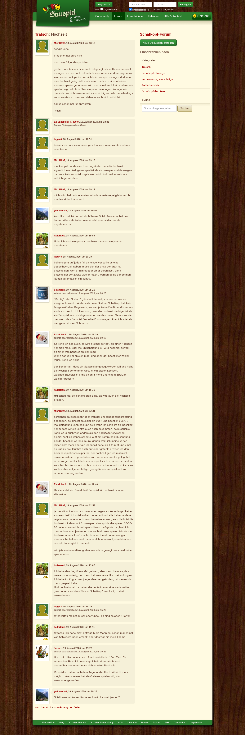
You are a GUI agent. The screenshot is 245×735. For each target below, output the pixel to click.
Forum (118, 16)
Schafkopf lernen (77, 722)
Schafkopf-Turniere (153, 91)
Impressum (196, 722)
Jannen (58, 648)
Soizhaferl (59, 290)
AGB (167, 722)
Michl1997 (59, 43)
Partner (156, 722)
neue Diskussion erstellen (158, 42)
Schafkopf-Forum (156, 34)
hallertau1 (59, 235)
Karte (120, 722)
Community (102, 16)
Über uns (132, 722)
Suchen (184, 108)
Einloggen (185, 4)
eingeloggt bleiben (140, 10)
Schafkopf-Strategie (154, 73)
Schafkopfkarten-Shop (102, 722)
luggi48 (58, 139)
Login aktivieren (111, 9)
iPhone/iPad (48, 722)
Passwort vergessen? (164, 9)
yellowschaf (60, 210)
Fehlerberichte (150, 85)
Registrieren (104, 4)
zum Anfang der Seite (67, 707)
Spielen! (203, 16)
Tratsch (42, 34)
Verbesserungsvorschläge (157, 79)
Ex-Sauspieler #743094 (66, 122)
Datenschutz (180, 722)
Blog (61, 722)
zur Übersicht (43, 707)
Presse (145, 722)
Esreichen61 (61, 334)
